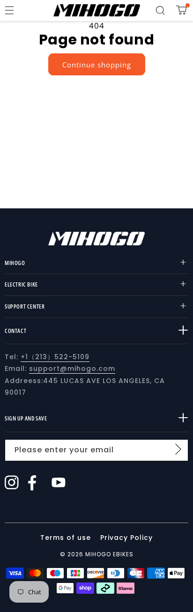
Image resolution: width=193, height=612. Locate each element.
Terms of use (66, 537)
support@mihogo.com (72, 368)
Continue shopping (96, 64)
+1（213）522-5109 (55, 356)
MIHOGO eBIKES (109, 554)
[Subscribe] (178, 449)
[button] (9, 10)
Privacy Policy (126, 537)
